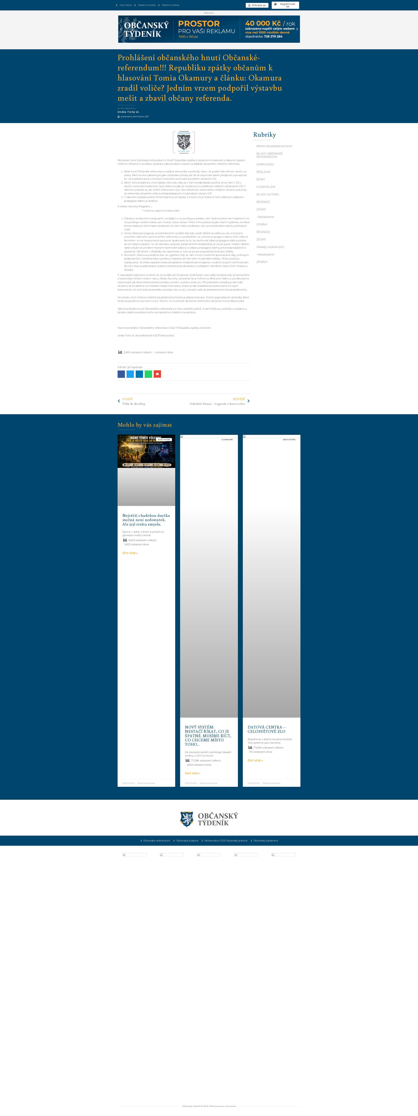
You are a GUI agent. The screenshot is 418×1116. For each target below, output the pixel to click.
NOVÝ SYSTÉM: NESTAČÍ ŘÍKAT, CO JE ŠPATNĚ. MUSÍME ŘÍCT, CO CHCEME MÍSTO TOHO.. (208, 735)
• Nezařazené (265, 217)
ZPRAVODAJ (265, 164)
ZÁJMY (261, 209)
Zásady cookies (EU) (270, 247)
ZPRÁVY (262, 224)
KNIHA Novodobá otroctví (274, 146)
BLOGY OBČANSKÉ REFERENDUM (270, 155)
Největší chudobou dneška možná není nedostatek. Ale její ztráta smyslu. (146, 520)
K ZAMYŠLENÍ (266, 187)
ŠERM (261, 179)
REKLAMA (263, 171)
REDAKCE (263, 202)
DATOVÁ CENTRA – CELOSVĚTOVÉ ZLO (267, 729)
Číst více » (130, 553)
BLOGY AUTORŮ (268, 194)
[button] (257, 5)
